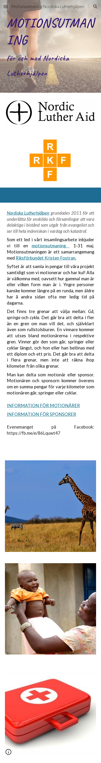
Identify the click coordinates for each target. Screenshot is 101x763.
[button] (5, 6)
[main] (50, 46)
